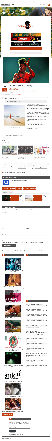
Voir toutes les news (7, 414)
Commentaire (5, 212)
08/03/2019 (34, 90)
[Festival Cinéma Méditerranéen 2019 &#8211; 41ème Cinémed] (25, 150)
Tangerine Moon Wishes (23, 90)
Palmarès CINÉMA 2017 (38, 334)
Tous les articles (4, 1)
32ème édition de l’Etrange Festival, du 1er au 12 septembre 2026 (13, 271)
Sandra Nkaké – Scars (20, 197)
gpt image (28, 334)
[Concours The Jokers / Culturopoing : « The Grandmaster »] (26, 44)
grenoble (11, 92)
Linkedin (27, 188)
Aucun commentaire (6, 94)
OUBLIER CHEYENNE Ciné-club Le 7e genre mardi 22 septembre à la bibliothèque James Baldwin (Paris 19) (13, 287)
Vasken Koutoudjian (13, 88)
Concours (17, 1)
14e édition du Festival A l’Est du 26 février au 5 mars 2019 (14, 172)
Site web (4, 234)
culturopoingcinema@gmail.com (41, 168)
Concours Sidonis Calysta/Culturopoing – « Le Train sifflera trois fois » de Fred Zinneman (35, 360)
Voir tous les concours (26, 48)
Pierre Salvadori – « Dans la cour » (9, 156)
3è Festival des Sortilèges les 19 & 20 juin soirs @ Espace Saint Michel (13, 349)
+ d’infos (35, 128)
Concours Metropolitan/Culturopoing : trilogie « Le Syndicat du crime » (36, 338)
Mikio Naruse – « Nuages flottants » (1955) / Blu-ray (13, 396)
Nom (3, 228)
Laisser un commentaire (16, 94)
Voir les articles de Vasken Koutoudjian (19, 180)
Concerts (12, 89)
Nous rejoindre (6, 4)
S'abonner (12, 431)
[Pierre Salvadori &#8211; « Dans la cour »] (9, 150)
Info (13, 4)
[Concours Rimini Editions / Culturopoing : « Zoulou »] (26, 35)
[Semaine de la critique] (26, 11)
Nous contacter (36, 1)
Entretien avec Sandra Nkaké (44, 197)
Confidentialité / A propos (26, 1)
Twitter (13, 188)
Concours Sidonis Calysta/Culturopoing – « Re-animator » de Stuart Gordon (36, 306)
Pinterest (33, 188)
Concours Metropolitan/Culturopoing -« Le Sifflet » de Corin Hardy (36, 365)
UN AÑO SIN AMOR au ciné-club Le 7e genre (13, 318)
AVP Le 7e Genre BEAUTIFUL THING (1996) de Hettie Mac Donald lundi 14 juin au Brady (40, 156)
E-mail (27, 228)
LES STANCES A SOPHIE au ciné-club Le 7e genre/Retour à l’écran (13, 333)
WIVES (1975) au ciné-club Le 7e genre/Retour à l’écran (13, 411)
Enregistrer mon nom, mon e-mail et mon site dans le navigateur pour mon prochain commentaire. (22, 242)
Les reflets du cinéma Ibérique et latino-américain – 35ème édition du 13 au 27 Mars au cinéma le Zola (30, 174)
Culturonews (11, 1)
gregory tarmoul (29, 331)
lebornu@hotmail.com (22, 168)
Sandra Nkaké (13, 90)
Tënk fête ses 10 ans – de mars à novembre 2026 (13, 381)
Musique (16, 89)
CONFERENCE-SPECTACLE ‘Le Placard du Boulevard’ (13, 303)
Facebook (6, 188)
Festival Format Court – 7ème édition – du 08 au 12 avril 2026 (13, 365)
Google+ (20, 188)
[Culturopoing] (26, 31)
